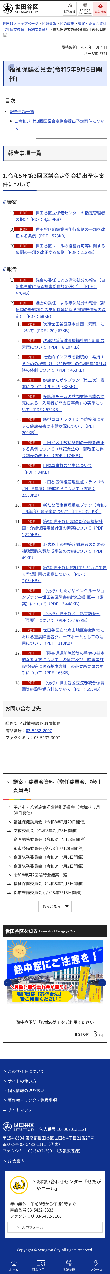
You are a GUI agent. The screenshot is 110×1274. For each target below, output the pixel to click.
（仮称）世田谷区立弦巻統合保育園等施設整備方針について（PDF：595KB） (63, 685)
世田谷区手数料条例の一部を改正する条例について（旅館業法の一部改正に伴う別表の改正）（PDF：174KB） (63, 449)
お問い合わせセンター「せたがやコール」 (69, 1185)
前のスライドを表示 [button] (11, 982)
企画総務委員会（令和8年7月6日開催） (50, 857)
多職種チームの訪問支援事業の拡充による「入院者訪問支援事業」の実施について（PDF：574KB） (63, 402)
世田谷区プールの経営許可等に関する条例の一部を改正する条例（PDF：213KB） (60, 249)
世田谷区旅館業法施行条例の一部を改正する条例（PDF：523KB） (60, 232)
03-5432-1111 (33, 1144)
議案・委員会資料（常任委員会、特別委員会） (56, 786)
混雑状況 (69, 1269)
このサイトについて (26, 1071)
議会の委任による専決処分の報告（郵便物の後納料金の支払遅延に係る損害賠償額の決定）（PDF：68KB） (61, 309)
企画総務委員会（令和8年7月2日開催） (50, 866)
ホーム (13, 1269)
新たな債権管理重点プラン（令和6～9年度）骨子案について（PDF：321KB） (64, 508)
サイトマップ (20, 1109)
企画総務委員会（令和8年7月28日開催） (51, 839)
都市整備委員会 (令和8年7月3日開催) (47, 892)
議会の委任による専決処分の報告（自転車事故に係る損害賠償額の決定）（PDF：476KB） (60, 286)
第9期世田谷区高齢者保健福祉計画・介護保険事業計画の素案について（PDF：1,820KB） (64, 527)
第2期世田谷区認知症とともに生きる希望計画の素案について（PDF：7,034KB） (64, 574)
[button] (70, 9)
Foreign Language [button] (85, 11)
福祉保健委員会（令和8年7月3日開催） (50, 883)
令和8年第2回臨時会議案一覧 (40, 874)
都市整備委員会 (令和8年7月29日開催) (49, 848)
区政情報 (49, 23)
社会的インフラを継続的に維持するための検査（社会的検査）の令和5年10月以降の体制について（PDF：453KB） (64, 363)
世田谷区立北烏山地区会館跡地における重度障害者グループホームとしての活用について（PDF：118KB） (63, 636)
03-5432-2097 (39, 730)
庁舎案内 (16, 1161)
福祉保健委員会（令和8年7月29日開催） (51, 821)
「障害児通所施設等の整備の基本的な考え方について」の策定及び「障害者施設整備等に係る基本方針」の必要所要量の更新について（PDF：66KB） (63, 663)
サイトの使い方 (22, 1081)
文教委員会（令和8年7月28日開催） (47, 830)
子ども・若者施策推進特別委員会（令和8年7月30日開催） (57, 810)
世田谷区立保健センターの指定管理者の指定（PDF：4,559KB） (60, 216)
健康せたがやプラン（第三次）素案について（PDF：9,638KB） (63, 383)
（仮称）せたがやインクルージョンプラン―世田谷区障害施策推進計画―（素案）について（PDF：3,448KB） (63, 597)
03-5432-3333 (40, 1210)
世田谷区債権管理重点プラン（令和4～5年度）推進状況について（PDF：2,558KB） (63, 488)
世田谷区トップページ (20, 23)
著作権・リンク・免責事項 (32, 1100)
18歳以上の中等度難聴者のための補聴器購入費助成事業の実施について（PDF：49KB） (64, 550)
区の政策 (67, 23)
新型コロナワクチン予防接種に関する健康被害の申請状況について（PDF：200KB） (63, 425)
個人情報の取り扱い (26, 1090)
